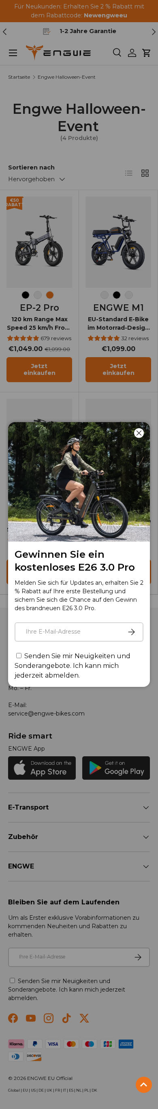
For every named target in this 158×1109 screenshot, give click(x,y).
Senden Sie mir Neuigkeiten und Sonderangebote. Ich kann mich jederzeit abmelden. (72, 665)
